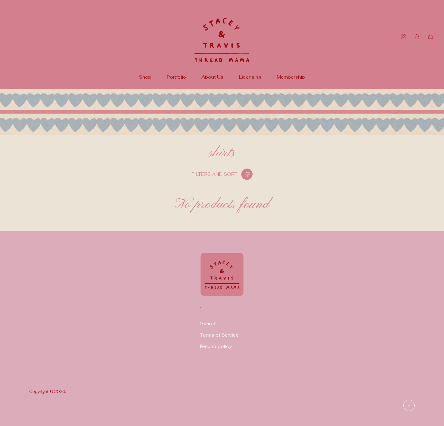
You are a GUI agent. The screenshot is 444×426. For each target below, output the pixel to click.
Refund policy (216, 346)
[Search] (417, 36)
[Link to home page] (222, 277)
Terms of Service (219, 335)
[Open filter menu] (247, 174)
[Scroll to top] (409, 405)
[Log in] (403, 36)
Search (208, 323)
